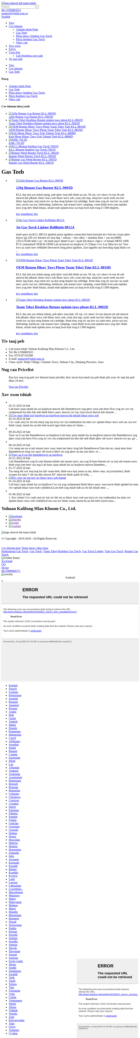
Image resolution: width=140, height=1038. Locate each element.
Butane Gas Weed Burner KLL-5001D (31, 162)
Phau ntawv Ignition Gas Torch (34, 36)
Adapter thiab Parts (27, 29)
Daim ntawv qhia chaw (35, 548)
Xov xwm (14, 45)
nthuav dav (31, 214)
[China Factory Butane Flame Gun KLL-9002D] (53, 299)
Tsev (11, 22)
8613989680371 (10, 571)
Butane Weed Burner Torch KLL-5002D (32, 156)
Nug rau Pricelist (18, 386)
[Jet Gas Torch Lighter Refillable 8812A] (40, 220)
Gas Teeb (21, 32)
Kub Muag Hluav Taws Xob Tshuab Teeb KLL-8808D (41, 136)
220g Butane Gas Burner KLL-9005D (31, 116)
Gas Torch (36, 551)
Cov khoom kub (10, 548)
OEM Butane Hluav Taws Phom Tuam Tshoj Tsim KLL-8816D (46, 129)
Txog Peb (14, 52)
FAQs (12, 49)
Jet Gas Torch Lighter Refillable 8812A (45, 227)
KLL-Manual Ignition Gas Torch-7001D (32, 149)
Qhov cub (22, 42)
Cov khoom (15, 26)
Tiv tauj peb (15, 59)
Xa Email (6, 561)
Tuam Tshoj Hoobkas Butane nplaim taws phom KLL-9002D (44, 123)
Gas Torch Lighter (92, 551)
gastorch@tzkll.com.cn (31, 358)
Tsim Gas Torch (114, 551)
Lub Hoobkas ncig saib (29, 55)
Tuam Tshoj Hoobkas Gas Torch (62, 551)
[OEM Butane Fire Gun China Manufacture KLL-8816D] (54, 260)
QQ (3, 564)
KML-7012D (16, 143)
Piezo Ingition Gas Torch (30, 39)
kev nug (20, 214)
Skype (5, 567)
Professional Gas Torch (14, 551)
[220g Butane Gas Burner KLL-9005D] (39, 180)
